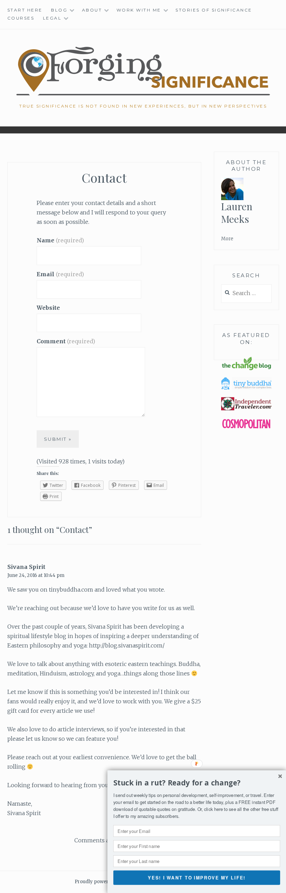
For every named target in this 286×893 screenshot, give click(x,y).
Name (60, 240)
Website (48, 307)
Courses (21, 18)
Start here (25, 10)
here (218, 809)
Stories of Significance (213, 10)
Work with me (138, 10)
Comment (66, 341)
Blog (59, 10)
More (227, 239)
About (92, 10)
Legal (52, 18)
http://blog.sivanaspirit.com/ (127, 645)
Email (60, 274)
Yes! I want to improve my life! (197, 877)
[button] (196, 783)
